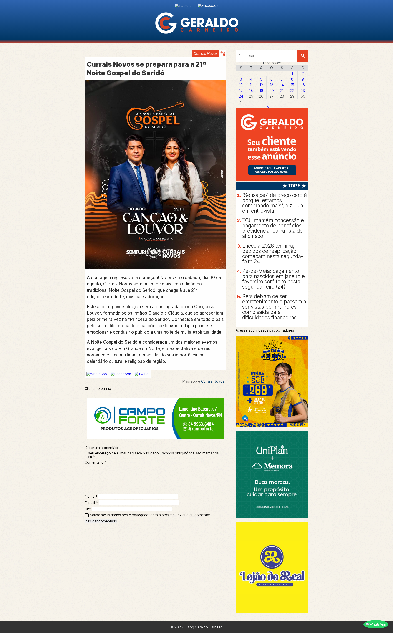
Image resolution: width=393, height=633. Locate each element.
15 (292, 85)
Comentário (96, 462)
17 (241, 90)
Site (88, 509)
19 (261, 90)
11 (251, 85)
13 (271, 85)
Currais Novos (206, 53)
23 (303, 90)
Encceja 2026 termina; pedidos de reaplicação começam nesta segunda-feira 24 (272, 254)
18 (251, 90)
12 (261, 85)
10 (241, 85)
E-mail (91, 502)
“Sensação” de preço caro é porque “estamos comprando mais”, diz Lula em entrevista (274, 203)
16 (303, 85)
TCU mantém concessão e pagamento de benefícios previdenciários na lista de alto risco (273, 228)
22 (292, 90)
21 (282, 90)
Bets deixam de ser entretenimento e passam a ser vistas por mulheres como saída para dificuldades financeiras (274, 306)
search (303, 55)
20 (272, 90)
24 (241, 96)
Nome (91, 496)
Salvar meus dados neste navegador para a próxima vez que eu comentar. (150, 515)
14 (282, 85)
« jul (270, 106)
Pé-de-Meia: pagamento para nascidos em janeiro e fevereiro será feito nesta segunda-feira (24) (273, 279)
